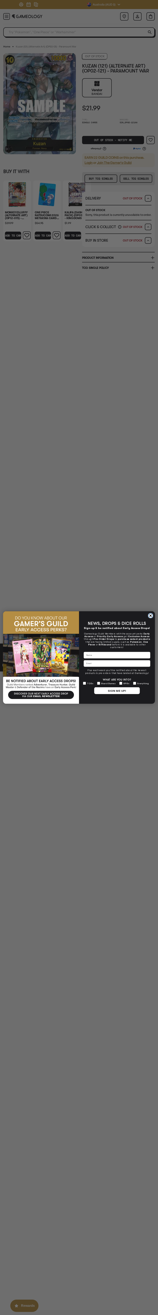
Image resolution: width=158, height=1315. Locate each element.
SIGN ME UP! (117, 690)
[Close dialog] (150, 615)
